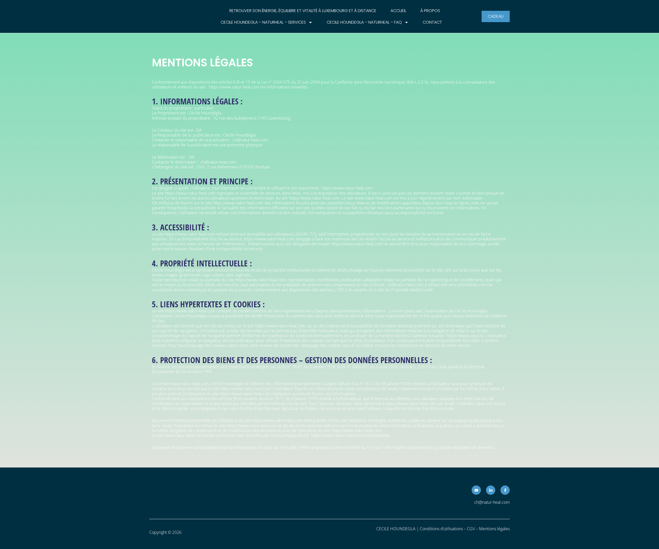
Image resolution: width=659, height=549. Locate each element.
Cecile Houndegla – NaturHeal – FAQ (364, 22)
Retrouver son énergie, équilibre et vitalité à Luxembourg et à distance (302, 11)
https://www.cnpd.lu (465, 335)
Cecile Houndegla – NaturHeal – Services (263, 22)
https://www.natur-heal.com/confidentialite (350, 435)
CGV (471, 529)
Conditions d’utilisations (441, 529)
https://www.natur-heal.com (234, 87)
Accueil (398, 11)
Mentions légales (494, 529)
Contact (432, 22)
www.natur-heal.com (184, 435)
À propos (430, 11)
